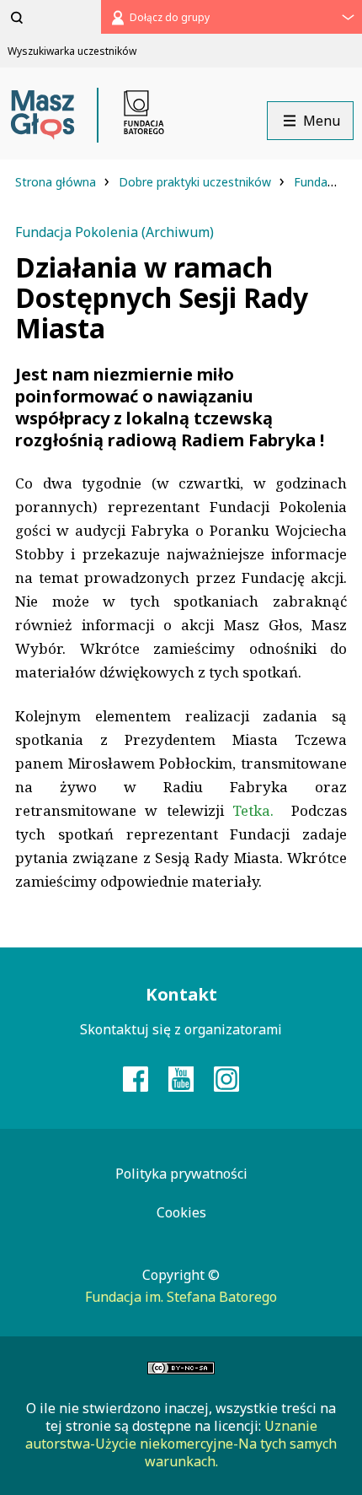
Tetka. (261, 810)
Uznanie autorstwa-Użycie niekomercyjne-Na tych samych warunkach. (181, 1444)
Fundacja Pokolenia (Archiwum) (114, 232)
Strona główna (57, 182)
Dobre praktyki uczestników (196, 182)
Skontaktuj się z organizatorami (181, 1029)
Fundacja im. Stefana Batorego (181, 1296)
